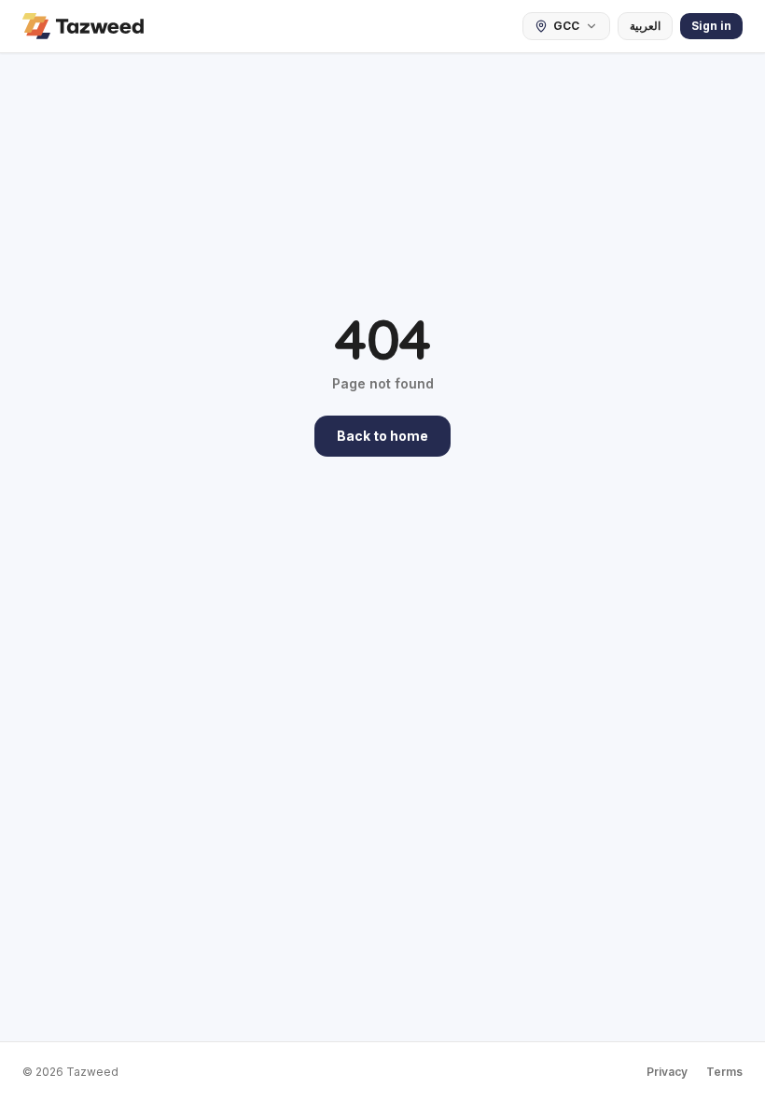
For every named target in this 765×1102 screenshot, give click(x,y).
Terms (724, 1072)
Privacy (667, 1072)
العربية (645, 26)
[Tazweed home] (83, 26)
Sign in (711, 26)
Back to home (382, 436)
